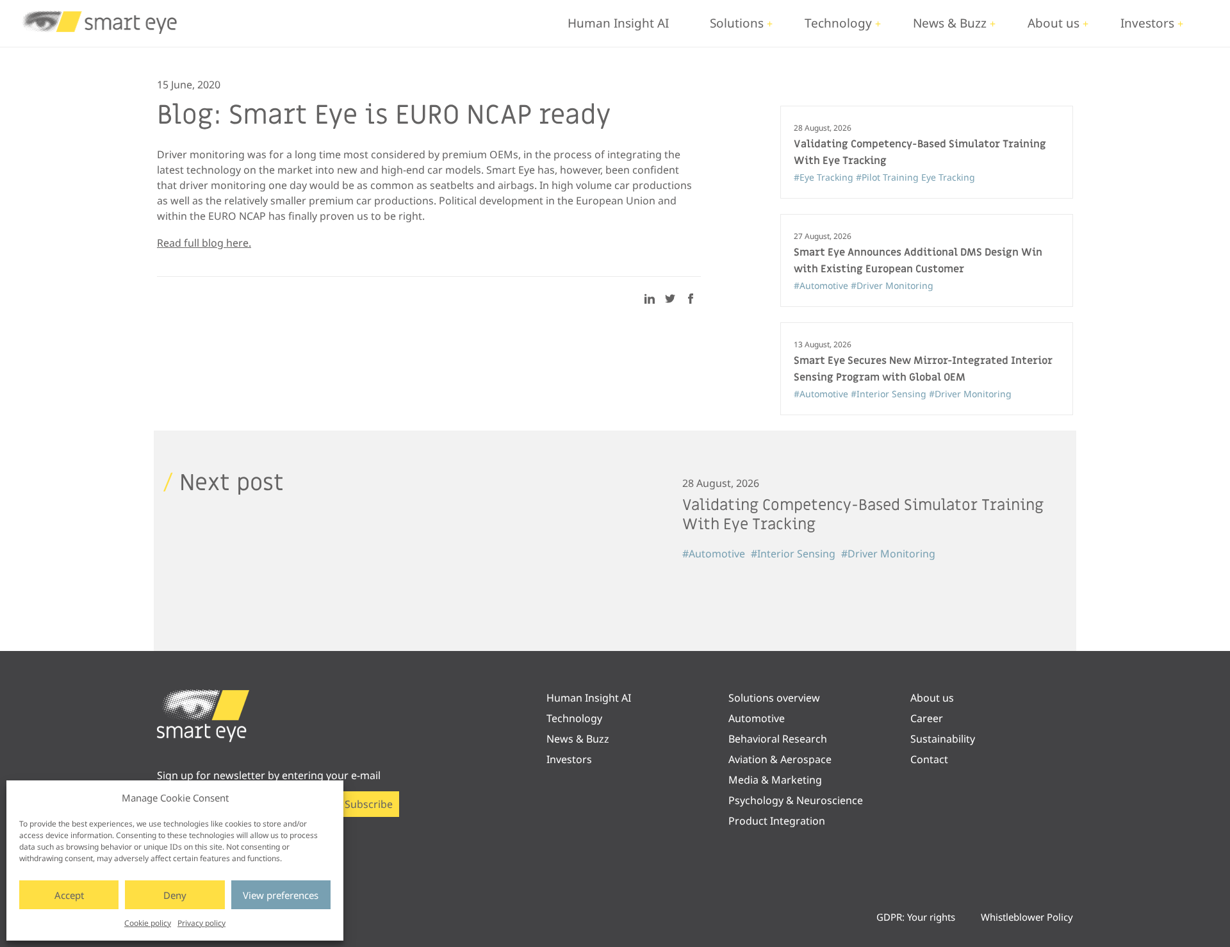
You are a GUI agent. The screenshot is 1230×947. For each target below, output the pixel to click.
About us (1053, 23)
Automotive (756, 718)
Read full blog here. (204, 243)
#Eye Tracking (825, 177)
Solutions (737, 23)
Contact (929, 759)
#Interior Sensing (890, 394)
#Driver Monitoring (892, 285)
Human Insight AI (618, 23)
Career (926, 718)
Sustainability (942, 739)
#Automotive (822, 285)
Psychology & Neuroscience (795, 800)
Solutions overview (774, 698)
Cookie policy (147, 923)
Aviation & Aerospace (780, 759)
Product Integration (776, 821)
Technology (838, 23)
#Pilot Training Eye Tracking (915, 177)
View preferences (280, 895)
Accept (69, 895)
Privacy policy (201, 923)
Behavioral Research (777, 739)
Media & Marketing (775, 780)
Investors (1147, 23)
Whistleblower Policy (1027, 916)
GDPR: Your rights (915, 916)
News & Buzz (950, 23)
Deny (174, 895)
